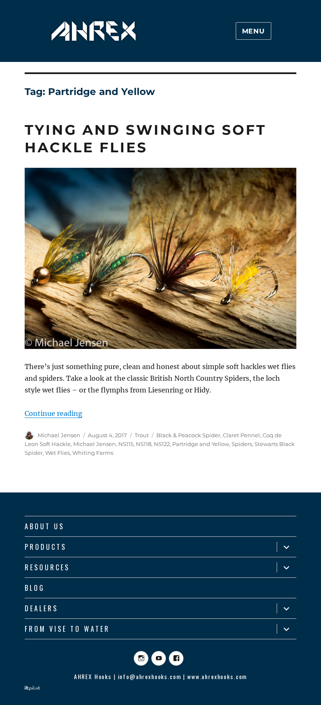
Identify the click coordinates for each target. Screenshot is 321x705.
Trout (142, 435)
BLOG (35, 588)
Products (45, 547)
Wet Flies (57, 452)
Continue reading (53, 413)
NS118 (143, 444)
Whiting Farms (92, 452)
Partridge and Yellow (200, 444)
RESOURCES (47, 567)
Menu (253, 31)
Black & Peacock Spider (188, 435)
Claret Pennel (241, 435)
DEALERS (41, 608)
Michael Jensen (59, 435)
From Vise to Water (67, 629)
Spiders (242, 444)
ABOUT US (44, 526)
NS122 (162, 444)
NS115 (125, 444)
